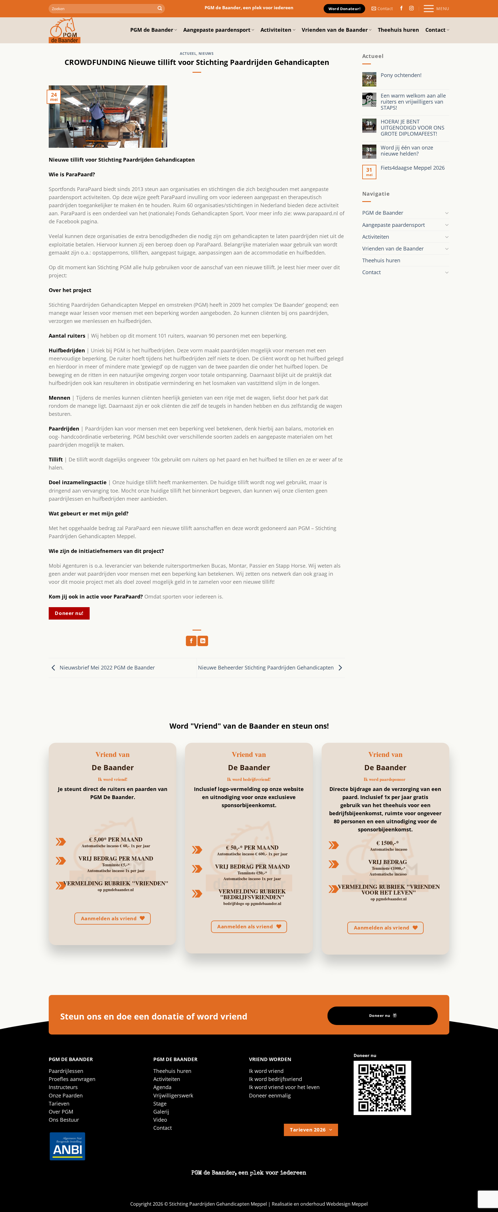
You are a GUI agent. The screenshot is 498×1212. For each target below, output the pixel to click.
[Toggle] (446, 213)
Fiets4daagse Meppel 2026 (413, 168)
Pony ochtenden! (401, 75)
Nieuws (206, 53)
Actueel (188, 53)
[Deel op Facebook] (191, 641)
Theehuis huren (398, 29)
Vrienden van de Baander (335, 29)
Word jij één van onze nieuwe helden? (407, 151)
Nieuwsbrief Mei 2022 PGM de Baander (106, 667)
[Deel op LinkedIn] (202, 641)
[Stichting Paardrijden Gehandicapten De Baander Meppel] (77, 30)
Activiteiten (276, 29)
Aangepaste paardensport (216, 29)
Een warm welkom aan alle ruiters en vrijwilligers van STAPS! (413, 102)
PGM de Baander (151, 29)
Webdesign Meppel (347, 1204)
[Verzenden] (160, 9)
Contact (435, 29)
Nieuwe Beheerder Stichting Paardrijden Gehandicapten (266, 667)
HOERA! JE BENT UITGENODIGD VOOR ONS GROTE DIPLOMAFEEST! (412, 128)
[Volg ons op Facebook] (401, 9)
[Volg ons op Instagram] (411, 9)
